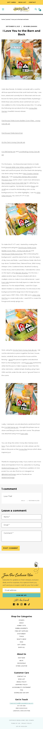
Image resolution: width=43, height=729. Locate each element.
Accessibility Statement (21, 687)
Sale (21, 642)
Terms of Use (15, 723)
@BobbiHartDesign (9, 474)
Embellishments (21, 628)
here (3, 446)
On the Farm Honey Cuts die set (13, 142)
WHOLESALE (21, 663)
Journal (8, 19)
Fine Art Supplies (21, 631)
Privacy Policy (26, 723)
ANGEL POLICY (22, 682)
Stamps (21, 620)
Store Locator (21, 666)
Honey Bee (23, 449)
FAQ (21, 690)
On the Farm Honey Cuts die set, (25, 350)
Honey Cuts (21, 625)
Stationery (21, 633)
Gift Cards (21, 644)
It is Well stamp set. (11, 427)
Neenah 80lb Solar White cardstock (19, 167)
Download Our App (21, 692)
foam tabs (5, 282)
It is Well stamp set (8, 152)
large (33, 186)
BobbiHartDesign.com (10, 468)
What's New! (21, 639)
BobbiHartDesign (8, 477)
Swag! (21, 623)
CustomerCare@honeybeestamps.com (21, 703)
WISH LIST (21, 679)
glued (11, 359)
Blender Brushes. (22, 273)
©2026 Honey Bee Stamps (25, 720)
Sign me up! (21, 595)
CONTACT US (21, 676)
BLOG (21, 660)
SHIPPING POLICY (22, 684)
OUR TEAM (21, 658)
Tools (21, 636)
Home (3, 19)
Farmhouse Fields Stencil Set (12, 133)
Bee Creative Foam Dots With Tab (14, 183)
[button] (36, 9)
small (3, 189)
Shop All (21, 647)
